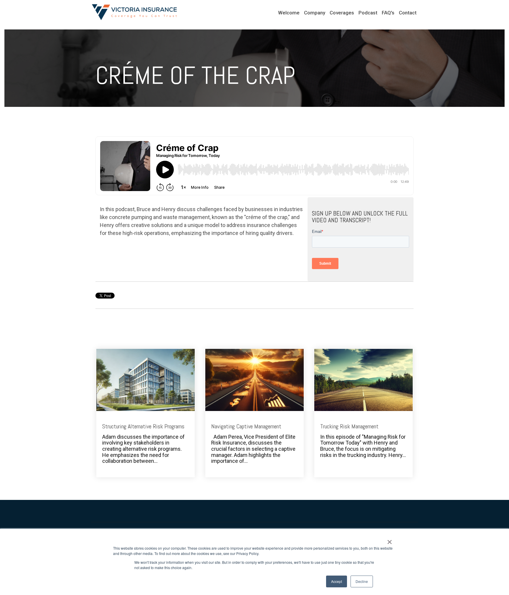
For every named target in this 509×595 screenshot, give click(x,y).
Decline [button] (362, 581)
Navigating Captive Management (246, 426)
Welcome (289, 13)
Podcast (367, 13)
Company (314, 13)
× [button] (389, 540)
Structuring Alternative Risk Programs (143, 426)
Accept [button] (336, 581)
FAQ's (388, 13)
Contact (408, 13)
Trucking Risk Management (349, 426)
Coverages (342, 13)
